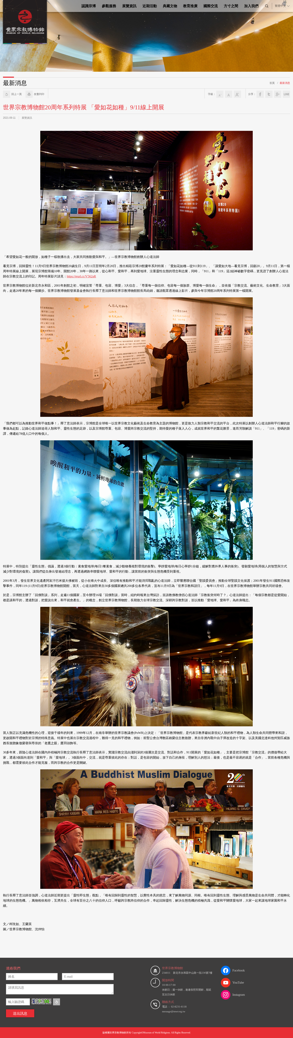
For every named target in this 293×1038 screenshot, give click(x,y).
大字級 (237, 94)
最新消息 (285, 82)
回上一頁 (16, 94)
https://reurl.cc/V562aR (81, 276)
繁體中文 (280, 5)
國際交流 (211, 6)
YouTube (238, 982)
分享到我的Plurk (286, 94)
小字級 (219, 94)
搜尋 (267, 6)
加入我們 (251, 6)
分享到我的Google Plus (277, 94)
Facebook (238, 970)
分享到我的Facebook (260, 94)
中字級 (228, 94)
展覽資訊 (129, 6)
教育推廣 (190, 6)
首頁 (272, 82)
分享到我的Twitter (268, 94)
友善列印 (39, 94)
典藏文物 (170, 6)
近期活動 (150, 6)
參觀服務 (109, 6)
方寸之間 (231, 6)
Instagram (238, 994)
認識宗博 (89, 6)
